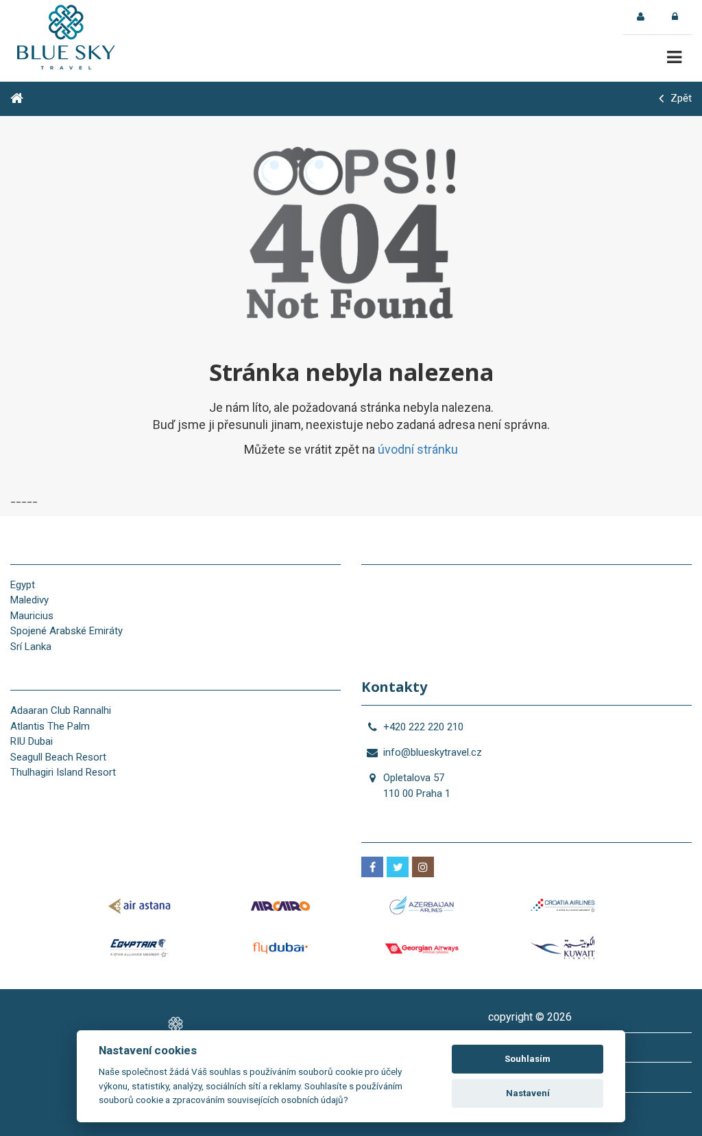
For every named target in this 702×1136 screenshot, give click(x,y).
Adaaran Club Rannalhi (60, 710)
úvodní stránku (418, 449)
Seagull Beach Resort (58, 757)
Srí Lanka (30, 646)
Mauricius (31, 616)
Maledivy (29, 600)
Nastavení (528, 1093)
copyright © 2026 (530, 1016)
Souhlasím (527, 1059)
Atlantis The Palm (50, 726)
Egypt (22, 585)
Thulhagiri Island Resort (63, 772)
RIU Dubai (31, 741)
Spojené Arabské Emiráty (66, 631)
